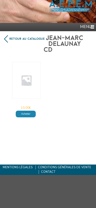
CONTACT (48, 172)
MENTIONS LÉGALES (18, 167)
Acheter (25, 114)
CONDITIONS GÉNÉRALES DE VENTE (64, 167)
